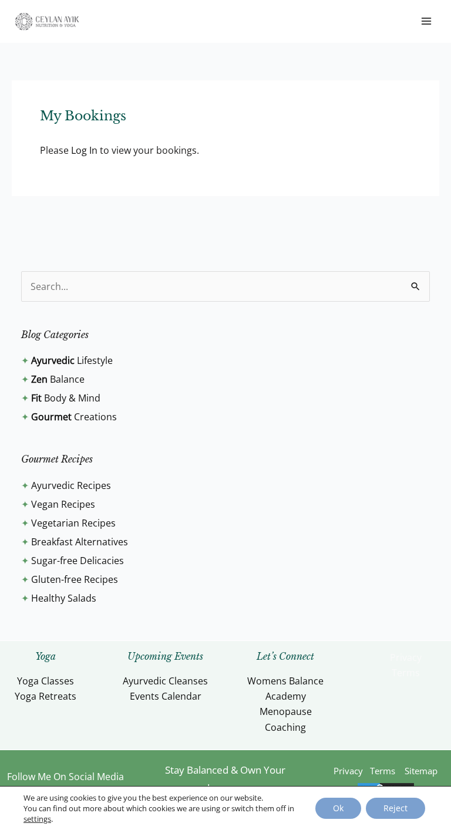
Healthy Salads (63, 598)
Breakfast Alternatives (79, 541)
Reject (395, 808)
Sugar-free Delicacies (77, 560)
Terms (406, 672)
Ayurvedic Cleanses (165, 680)
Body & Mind (65, 398)
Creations (74, 416)
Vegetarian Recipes (73, 523)
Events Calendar (165, 696)
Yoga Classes (45, 680)
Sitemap (421, 771)
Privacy (406, 657)
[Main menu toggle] (426, 21)
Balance (58, 379)
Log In (84, 150)
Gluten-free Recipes (74, 579)
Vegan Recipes (63, 504)
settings (37, 819)
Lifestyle (72, 360)
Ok (338, 808)
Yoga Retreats (45, 696)
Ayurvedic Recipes (71, 485)
